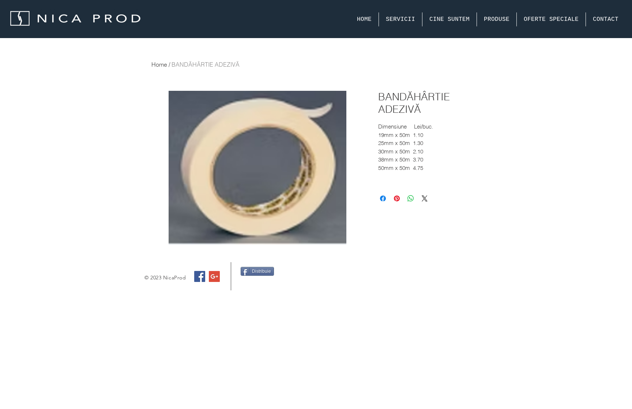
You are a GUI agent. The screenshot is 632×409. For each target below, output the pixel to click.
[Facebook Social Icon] (199, 276)
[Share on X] (424, 198)
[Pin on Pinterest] (396, 198)
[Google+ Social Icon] (214, 276)
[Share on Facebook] (383, 198)
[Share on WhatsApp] (410, 198)
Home (159, 64)
